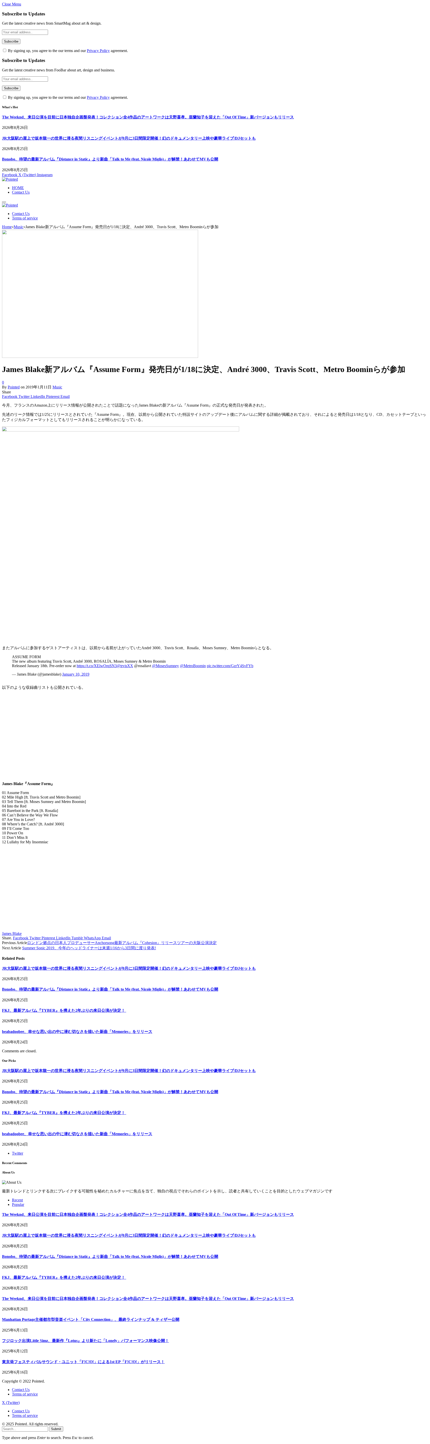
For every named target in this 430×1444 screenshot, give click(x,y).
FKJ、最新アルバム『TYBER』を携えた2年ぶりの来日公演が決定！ (64, 1010)
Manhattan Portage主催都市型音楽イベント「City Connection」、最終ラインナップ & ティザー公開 (90, 1319)
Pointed (14, 387)
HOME (18, 188)
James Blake (12, 933)
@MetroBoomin (193, 666)
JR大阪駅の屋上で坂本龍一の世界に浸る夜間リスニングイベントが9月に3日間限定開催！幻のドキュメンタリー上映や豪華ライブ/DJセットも (129, 138)
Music (57, 387)
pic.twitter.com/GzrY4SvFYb (230, 666)
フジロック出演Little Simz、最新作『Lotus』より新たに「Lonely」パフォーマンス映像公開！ (85, 1340)
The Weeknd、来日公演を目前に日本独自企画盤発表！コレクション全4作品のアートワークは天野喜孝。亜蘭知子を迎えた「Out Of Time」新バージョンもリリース (148, 117)
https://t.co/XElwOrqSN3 (97, 666)
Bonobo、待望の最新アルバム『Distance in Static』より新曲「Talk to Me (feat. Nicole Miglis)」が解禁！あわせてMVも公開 (110, 159)
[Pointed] (10, 179)
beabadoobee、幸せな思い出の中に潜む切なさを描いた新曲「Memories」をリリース (77, 1031)
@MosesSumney (165, 666)
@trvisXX (125, 666)
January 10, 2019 (75, 674)
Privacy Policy (98, 51)
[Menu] (4, 202)
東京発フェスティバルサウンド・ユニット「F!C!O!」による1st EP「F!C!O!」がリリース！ (83, 1362)
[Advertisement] (151, 602)
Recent (17, 1200)
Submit (56, 1429)
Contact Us (21, 192)
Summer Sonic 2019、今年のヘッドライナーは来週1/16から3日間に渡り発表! (89, 948)
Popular (18, 1204)
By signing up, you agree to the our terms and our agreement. (67, 51)
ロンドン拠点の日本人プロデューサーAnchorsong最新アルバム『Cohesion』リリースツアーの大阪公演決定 (122, 943)
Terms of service (25, 218)
